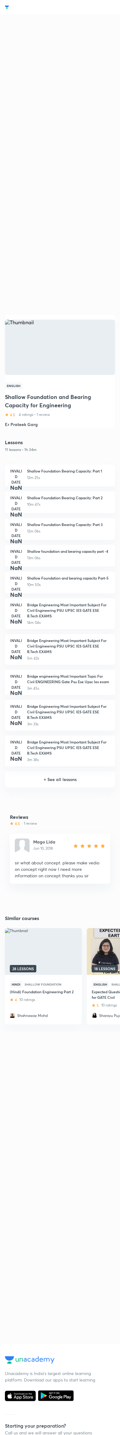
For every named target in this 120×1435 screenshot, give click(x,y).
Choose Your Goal (32, 7)
